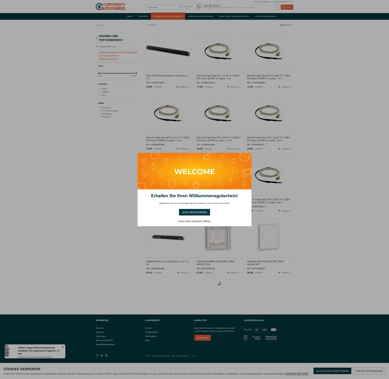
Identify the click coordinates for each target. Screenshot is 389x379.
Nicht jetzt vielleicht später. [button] (194, 221)
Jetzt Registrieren (194, 212)
